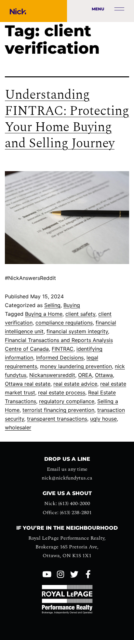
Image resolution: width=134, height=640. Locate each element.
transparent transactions (57, 418)
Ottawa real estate (27, 384)
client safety (80, 314)
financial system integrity (77, 331)
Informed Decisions (60, 357)
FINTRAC (63, 349)
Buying (71, 305)
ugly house (103, 418)
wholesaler (18, 427)
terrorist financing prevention (58, 410)
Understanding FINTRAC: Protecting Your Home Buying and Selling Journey (67, 119)
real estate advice (75, 384)
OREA (85, 375)
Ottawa (104, 375)
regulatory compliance (66, 401)
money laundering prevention (76, 366)
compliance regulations (64, 322)
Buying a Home (43, 314)
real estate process (61, 392)
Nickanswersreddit (52, 375)
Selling (52, 305)
